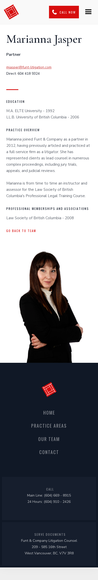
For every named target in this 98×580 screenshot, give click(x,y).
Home (49, 412)
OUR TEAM (49, 439)
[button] (88, 12)
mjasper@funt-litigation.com (29, 67)
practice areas (49, 425)
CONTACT (49, 452)
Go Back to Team (21, 231)
